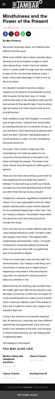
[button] (5, 33)
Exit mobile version (27, 394)
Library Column (38, 356)
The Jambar (27, 387)
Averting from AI (38, 373)
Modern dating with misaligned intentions (13, 359)
